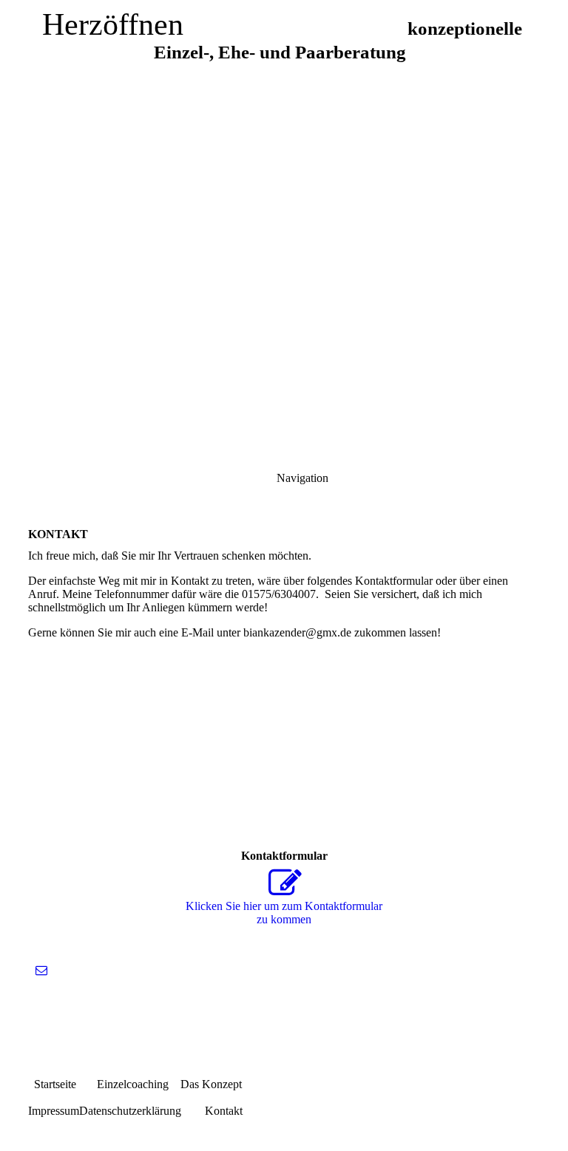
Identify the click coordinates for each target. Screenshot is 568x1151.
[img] (284, 185)
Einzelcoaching (122, 1084)
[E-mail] (41, 970)
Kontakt (212, 1110)
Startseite (52, 1084)
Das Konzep (209, 1084)
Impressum (53, 1110)
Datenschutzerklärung (130, 1110)
